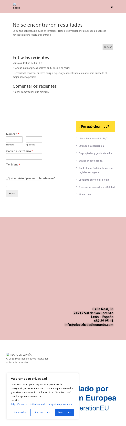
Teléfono (13, 164)
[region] (43, 396)
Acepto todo (64, 412)
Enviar (12, 193)
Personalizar (20, 412)
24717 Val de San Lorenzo (93, 313)
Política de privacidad (17, 362)
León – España (102, 317)
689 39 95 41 (103, 320)
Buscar (108, 46)
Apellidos (30, 144)
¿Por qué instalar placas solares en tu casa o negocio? (41, 67)
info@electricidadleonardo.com (89, 324)
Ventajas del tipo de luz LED (27, 63)
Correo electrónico (19, 151)
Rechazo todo (42, 412)
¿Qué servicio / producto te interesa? (30, 178)
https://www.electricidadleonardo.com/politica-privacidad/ (41, 404)
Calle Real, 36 (102, 309)
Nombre (12, 134)
